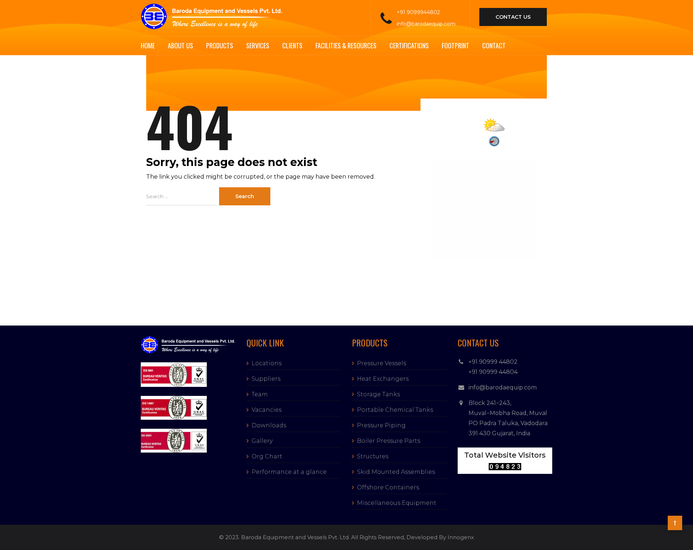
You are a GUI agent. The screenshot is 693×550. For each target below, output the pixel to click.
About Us (180, 45)
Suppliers (266, 378)
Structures (372, 456)
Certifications (409, 45)
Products (219, 45)
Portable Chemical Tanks (395, 409)
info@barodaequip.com (426, 24)
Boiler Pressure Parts (388, 440)
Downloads (269, 425)
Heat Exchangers (383, 378)
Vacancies (267, 409)
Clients (292, 45)
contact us (513, 17)
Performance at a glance (289, 471)
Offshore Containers (388, 487)
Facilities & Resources (345, 45)
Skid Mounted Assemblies (396, 471)
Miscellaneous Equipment (396, 502)
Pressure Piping (381, 425)
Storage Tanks (378, 394)
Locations (267, 363)
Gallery (262, 440)
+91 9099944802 (418, 12)
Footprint (455, 45)
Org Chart (267, 456)
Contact (494, 45)
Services (257, 45)
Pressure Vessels (381, 363)
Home (148, 45)
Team (260, 394)
